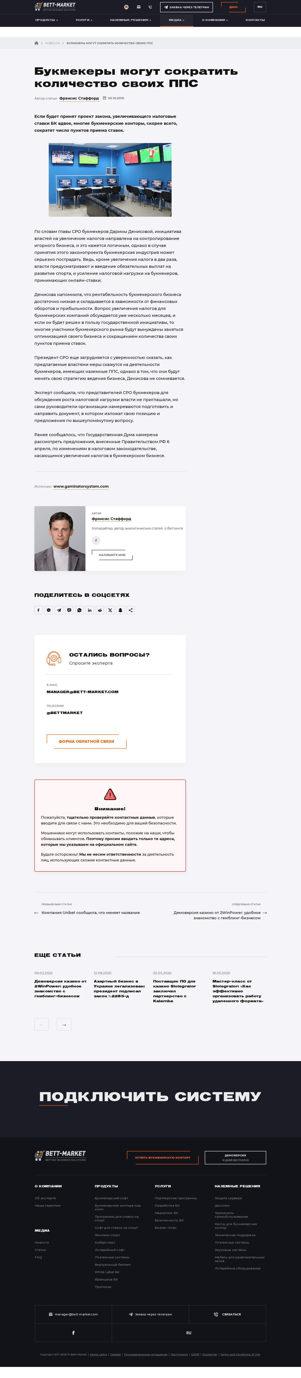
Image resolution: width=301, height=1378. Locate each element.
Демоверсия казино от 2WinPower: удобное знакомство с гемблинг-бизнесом (217, 915)
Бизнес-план (165, 1228)
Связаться (231, 1314)
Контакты (255, 20)
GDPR (195, 1354)
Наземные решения (129, 20)
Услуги (82, 20)
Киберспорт (105, 1242)
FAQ (38, 1257)
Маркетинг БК (166, 1213)
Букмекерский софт (111, 1198)
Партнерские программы (176, 1198)
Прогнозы (103, 1287)
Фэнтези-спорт (107, 1235)
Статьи (40, 1250)
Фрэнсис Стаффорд (79, 98)
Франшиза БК (106, 1279)
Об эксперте (45, 1198)
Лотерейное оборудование (237, 1268)
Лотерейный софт (110, 1250)
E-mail (82, 688)
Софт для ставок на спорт (116, 1228)
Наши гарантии (47, 1205)
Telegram (65, 709)
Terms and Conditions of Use (240, 1354)
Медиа (175, 20)
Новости (52, 43)
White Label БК (107, 1272)
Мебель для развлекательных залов (240, 1259)
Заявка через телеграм (189, 7)
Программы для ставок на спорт (117, 1218)
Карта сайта (98, 1354)
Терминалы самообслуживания (231, 1215)
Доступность (179, 1354)
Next (64, 1024)
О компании (213, 20)
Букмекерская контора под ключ (118, 1207)
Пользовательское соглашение (185, 1373)
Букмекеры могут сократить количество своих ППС (109, 43)
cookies (89, 1373)
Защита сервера (228, 1198)
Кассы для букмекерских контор (236, 1226)
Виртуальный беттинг (113, 1265)
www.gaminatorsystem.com (81, 486)
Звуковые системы (230, 1250)
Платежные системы (112, 1257)
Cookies (115, 1354)
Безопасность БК (169, 1220)
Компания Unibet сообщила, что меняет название (91, 912)
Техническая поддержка (235, 1235)
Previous (41, 1024)
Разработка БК (167, 1205)
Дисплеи (222, 1205)
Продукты (45, 20)
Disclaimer (210, 1354)
